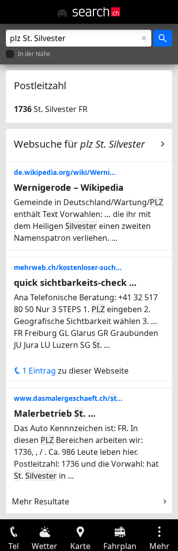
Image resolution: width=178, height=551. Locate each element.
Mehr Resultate (40, 501)
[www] (62, 13)
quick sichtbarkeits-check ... (75, 282)
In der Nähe (34, 54)
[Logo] (96, 12)
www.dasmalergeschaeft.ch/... (68, 398)
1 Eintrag (38, 370)
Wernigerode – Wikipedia (69, 187)
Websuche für (79, 144)
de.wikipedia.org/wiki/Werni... (65, 172)
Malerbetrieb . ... (54, 413)
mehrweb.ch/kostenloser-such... (68, 267)
